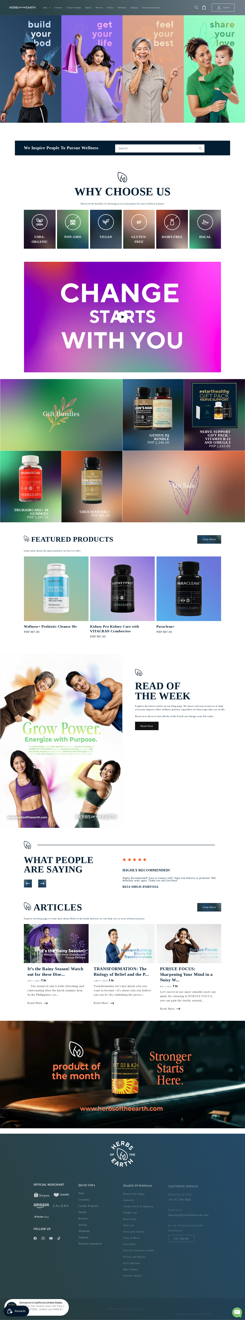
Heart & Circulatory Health (138, 1248)
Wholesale (84, 1229)
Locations (83, 1198)
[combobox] (159, 148)
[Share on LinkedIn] (44, 981)
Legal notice (115, 1311)
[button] (46, 7)
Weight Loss (130, 1210)
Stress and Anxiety (133, 1229)
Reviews (83, 1217)
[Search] (200, 148)
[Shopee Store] (42, 1194)
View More (209, 539)
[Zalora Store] (61, 1205)
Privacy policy (61, 1311)
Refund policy (44, 1311)
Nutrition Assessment (90, 1242)
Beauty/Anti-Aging (133, 1192)
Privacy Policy (202, 1310)
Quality (82, 1210)
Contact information (134, 1311)
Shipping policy (98, 1311)
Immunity (128, 1198)
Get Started (181, 1235)
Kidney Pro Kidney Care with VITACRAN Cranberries (114, 628)
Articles (82, 1223)
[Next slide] (42, 883)
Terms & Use (183, 1310)
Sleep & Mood (131, 1236)
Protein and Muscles (134, 1255)
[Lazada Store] (61, 1194)
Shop (81, 1192)
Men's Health (130, 1267)
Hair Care (128, 1223)
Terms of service (79, 1311)
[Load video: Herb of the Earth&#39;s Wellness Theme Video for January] (122, 317)
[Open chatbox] (237, 1312)
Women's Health (132, 1274)
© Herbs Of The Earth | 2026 (126, 1305)
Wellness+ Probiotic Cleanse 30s (50, 626)
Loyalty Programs (88, 1204)
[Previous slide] (28, 883)
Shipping (83, 1236)
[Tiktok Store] (42, 1216)
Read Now (146, 726)
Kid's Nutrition (131, 1261)
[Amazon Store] (41, 1205)
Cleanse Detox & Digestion (138, 1204)
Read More (34, 1002)
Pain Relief (129, 1242)
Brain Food (129, 1217)
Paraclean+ (165, 626)
